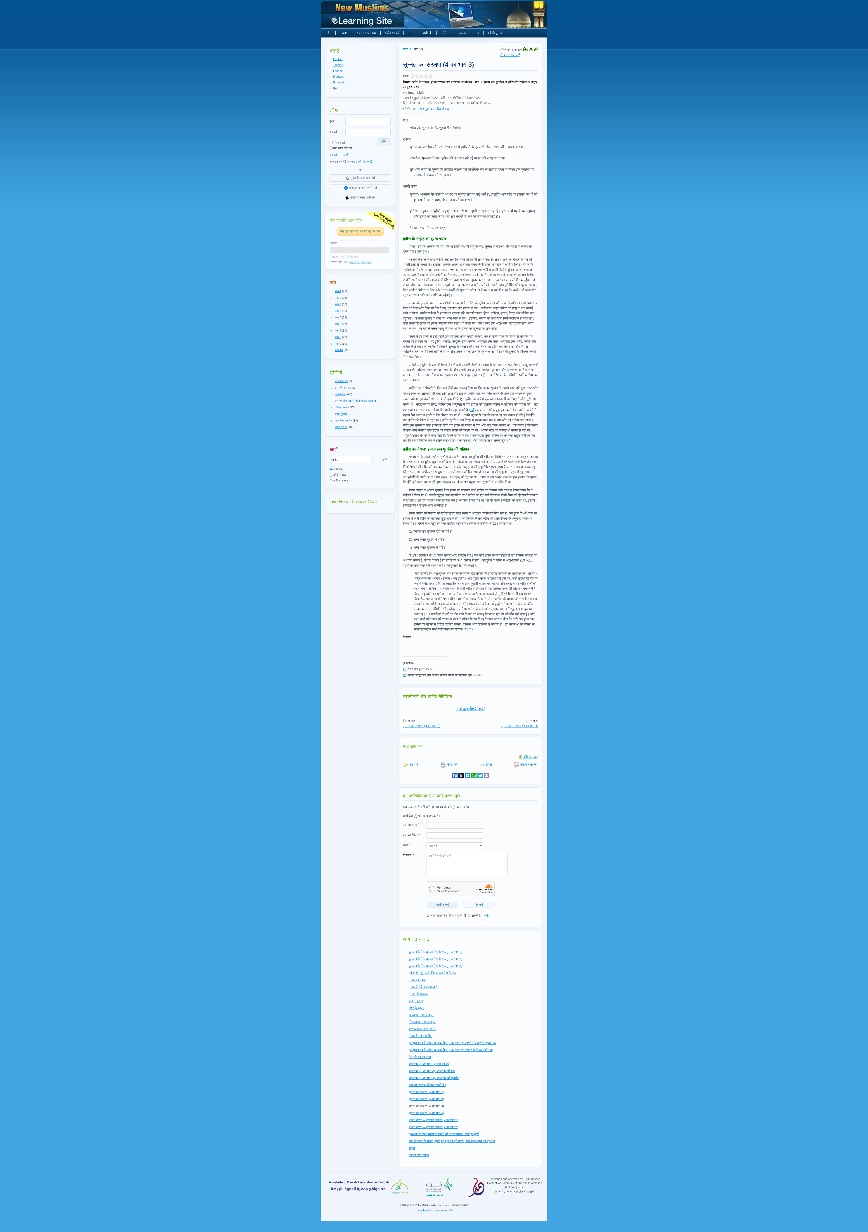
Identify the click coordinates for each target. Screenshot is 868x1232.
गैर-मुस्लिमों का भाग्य (420, 1057)
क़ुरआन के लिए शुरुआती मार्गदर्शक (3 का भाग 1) (435, 952)
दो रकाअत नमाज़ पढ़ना (421, 1015)
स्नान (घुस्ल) (416, 1001)
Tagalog (338, 65)
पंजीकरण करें (392, 33)
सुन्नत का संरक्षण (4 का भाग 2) (421, 726)
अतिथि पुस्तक (495, 33)
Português (339, 82)
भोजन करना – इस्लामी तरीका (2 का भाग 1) (433, 1120)
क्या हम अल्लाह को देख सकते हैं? (427, 1085)
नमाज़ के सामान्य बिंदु (420, 1036)
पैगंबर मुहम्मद (425, 109)
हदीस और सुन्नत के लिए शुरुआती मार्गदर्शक (432, 973)
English (337, 59)
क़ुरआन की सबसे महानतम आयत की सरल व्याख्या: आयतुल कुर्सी (444, 1134)
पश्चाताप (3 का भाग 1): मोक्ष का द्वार (429, 1064)
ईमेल (332, 121)
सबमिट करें (442, 904)
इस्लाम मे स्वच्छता (418, 994)
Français (338, 76)
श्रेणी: (406, 109)
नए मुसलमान (363, 16)
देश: (406, 845)
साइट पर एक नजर (366, 33)
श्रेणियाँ (427, 33)
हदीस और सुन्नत (444, 109)
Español (338, 71)
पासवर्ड (333, 132)
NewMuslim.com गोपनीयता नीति (435, 1210)
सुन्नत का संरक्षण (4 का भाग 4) (519, 726)
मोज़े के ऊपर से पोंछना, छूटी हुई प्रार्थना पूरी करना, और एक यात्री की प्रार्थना (452, 1141)
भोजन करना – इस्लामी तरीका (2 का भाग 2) (433, 1127)
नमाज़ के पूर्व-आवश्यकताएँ (423, 987)
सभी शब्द (338, 469)
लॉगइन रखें (339, 143)
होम (329, 33)
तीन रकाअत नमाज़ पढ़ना (422, 1022)
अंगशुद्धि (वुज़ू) (416, 1008)
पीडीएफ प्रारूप (528, 764)
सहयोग (343, 33)
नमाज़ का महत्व (417, 980)
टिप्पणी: (408, 855)
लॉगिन (384, 142)
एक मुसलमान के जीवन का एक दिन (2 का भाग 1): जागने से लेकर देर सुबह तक (452, 1043)
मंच (477, 33)
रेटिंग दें (413, 764)
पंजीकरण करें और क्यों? (359, 161)
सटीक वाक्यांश (340, 480)
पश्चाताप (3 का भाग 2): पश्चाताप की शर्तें (432, 1071)
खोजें (443, 33)
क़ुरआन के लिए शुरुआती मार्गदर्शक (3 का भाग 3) (435, 966)
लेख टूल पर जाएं (510, 55)
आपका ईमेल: (411, 835)
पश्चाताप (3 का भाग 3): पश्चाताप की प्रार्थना (434, 1078)
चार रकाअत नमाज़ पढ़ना (422, 1029)
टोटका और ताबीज (419, 1155)
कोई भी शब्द (339, 475)
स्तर (410, 33)
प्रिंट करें (452, 764)
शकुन (412, 1148)
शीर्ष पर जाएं (530, 757)
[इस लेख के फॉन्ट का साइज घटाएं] (536, 50)
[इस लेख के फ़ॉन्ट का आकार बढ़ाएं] (526, 50)
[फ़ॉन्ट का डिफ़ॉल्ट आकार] (531, 50)
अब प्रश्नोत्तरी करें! (470, 708)
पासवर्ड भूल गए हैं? (339, 154)
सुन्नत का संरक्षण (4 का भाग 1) (426, 1092)
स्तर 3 (407, 49)
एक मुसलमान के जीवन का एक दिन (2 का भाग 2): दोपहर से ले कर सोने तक (451, 1050)
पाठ (413, 109)
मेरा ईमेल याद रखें (342, 148)
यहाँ (486, 915)
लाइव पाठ (462, 33)
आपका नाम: (411, 825)
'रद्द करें (479, 904)
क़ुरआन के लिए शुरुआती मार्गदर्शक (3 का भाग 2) (435, 959)
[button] (331, 291)
